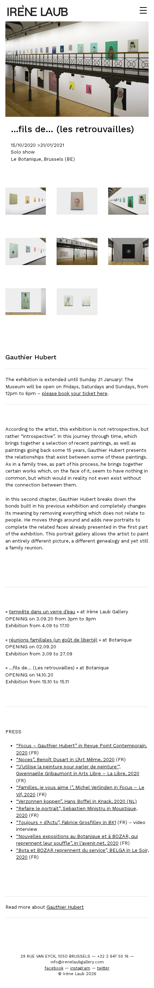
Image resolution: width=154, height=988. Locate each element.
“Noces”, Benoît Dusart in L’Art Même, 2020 (65, 759)
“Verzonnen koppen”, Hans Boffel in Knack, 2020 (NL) (76, 801)
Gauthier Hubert (65, 907)
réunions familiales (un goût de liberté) (53, 640)
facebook (54, 968)
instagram (80, 968)
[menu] (143, 10)
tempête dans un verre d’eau (42, 611)
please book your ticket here (74, 393)
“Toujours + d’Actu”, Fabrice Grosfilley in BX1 (66, 822)
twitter (103, 968)
